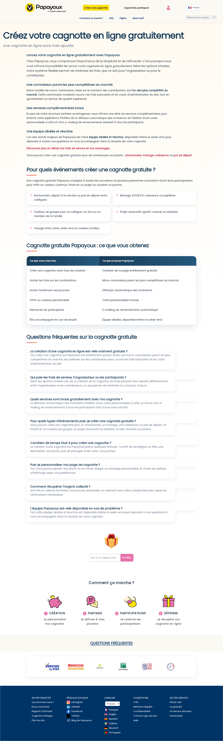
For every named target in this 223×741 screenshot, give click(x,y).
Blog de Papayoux (81, 720)
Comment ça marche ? (91, 18)
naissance (162, 155)
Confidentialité (141, 711)
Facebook (77, 711)
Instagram (77, 702)
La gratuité (176, 706)
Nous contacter (40, 706)
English (112, 714)
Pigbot (123, 18)
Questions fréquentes (111, 643)
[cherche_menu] (214, 17)
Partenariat (176, 715)
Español (113, 718)
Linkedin (75, 706)
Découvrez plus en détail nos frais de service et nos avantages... (69, 148)
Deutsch (113, 727)
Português (115, 732)
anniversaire (133, 155)
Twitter (75, 715)
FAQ (111, 18)
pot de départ (183, 155)
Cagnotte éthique (42, 715)
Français (113, 709)
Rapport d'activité (42, 711)
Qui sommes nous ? (43, 702)
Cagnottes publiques (136, 7)
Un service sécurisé (180, 711)
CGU (136, 702)
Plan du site (38, 720)
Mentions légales (142, 706)
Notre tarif (138, 18)
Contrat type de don (145, 715)
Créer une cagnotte (96, 7)
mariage (148, 155)
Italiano (113, 723)
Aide (135, 720)
